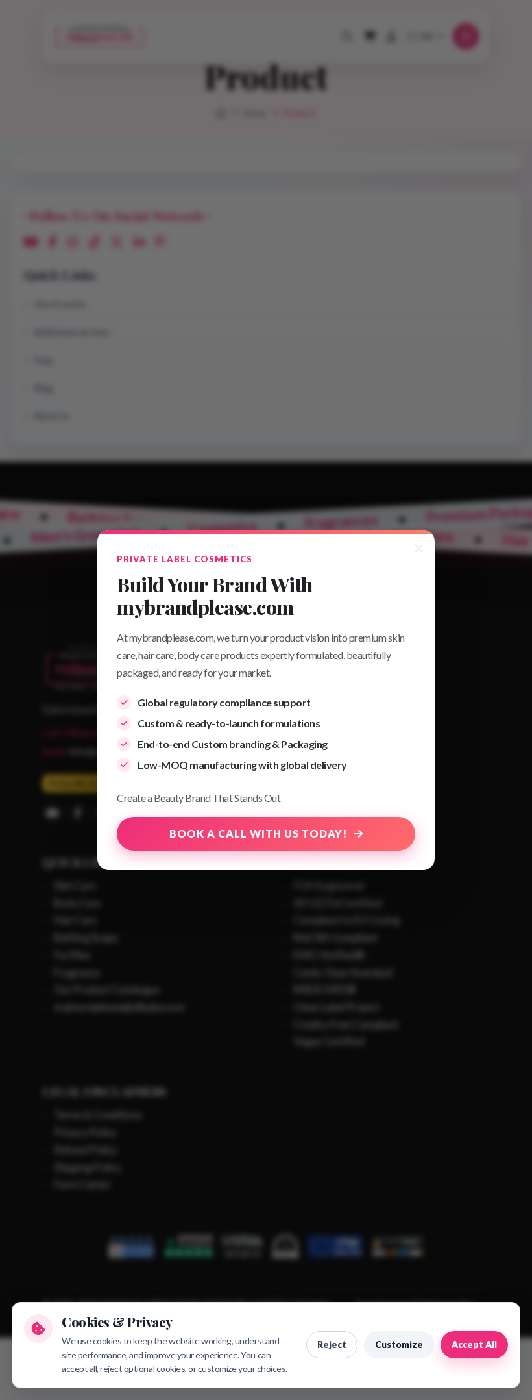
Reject (331, 1344)
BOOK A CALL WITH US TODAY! (258, 833)
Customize (399, 1344)
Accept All (474, 1344)
